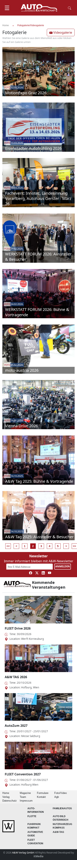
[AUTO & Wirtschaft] (39, 7)
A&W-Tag (58, 832)
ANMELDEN (62, 566)
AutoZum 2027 (16, 725)
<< (8, 546)
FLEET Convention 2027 (23, 774)
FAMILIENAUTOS (62, 808)
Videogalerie (62, 32)
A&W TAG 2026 (16, 677)
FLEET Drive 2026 (18, 628)
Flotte (31, 816)
